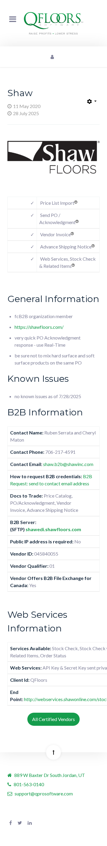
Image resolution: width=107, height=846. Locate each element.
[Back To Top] (53, 752)
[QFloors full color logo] (53, 23)
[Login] (52, 56)
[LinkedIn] (30, 823)
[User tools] (92, 102)
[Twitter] (20, 823)
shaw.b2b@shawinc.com (68, 464)
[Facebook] (10, 823)
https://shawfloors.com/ (39, 327)
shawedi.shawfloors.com (53, 529)
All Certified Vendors (53, 719)
